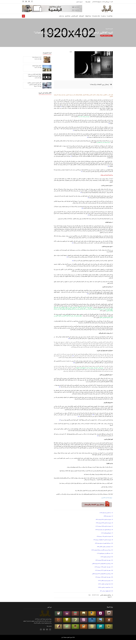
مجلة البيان (110, 16)
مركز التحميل (67, 16)
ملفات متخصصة (96, 16)
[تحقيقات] (92, 626)
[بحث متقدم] (23, 16)
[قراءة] (67, 620)
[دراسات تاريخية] (58, 620)
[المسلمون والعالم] (109, 613)
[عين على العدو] (100, 626)
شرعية (107, 29)
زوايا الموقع (88, 16)
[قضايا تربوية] (92, 613)
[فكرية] (109, 626)
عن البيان (104, 16)
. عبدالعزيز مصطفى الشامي (106, 36)
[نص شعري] (84, 620)
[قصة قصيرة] (84, 626)
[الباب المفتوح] (75, 620)
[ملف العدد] (100, 613)
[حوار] (75, 626)
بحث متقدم (61, 16)
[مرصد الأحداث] (100, 620)
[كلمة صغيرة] (67, 613)
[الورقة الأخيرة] (109, 620)
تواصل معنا (88, 2)
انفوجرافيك (81, 16)
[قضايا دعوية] (84, 613)
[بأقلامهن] (58, 626)
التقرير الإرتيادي (74, 16)
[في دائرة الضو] (92, 620)
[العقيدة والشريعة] (75, 613)
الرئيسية (111, 29)
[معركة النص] (67, 626)
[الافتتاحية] (58, 613)
